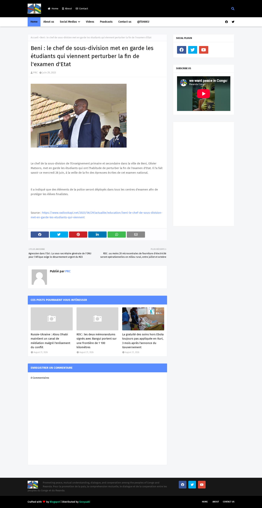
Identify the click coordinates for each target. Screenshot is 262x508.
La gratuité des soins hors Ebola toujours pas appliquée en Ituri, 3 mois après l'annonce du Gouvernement (143, 341)
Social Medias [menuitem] (68, 21)
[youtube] (203, 50)
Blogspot (55, 501)
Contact (83, 8)
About (68, 8)
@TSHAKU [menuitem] (143, 21)
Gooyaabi (84, 501)
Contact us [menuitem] (124, 21)
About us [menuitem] (48, 21)
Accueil (34, 37)
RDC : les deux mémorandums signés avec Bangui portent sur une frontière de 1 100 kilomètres (97, 341)
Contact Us (228, 502)
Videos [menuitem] (90, 21)
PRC (35, 72)
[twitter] (232, 22)
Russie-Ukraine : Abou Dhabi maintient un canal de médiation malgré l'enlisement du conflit (50, 341)
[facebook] (226, 22)
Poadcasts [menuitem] (106, 21)
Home (55, 8)
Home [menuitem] (34, 21)
